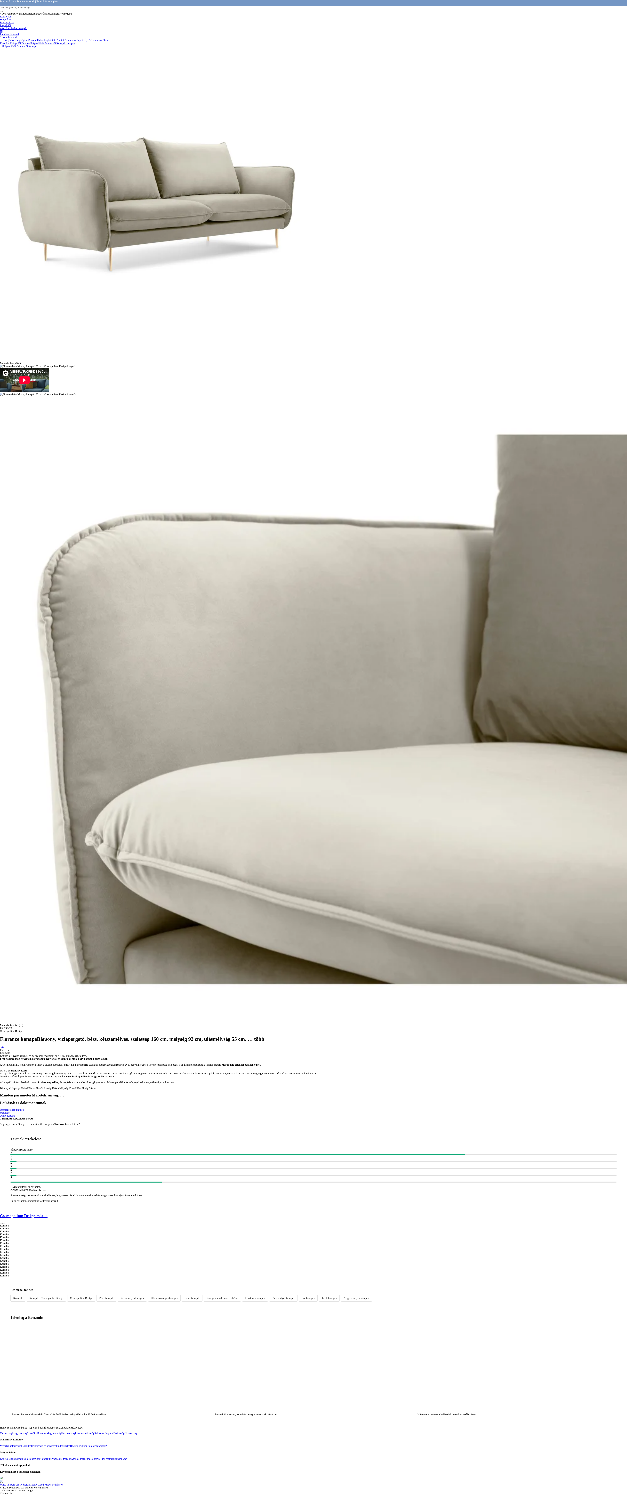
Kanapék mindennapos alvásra (222, 1298)
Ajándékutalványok (50, 1458)
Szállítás (27, 1446)
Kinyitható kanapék (255, 1298)
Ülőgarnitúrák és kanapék (43, 43)
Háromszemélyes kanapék (164, 1298)
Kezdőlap (5, 43)
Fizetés (66, 1446)
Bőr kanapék (308, 1298)
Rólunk (14, 1458)
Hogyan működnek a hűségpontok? (88, 1446)
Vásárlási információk (11, 1446)
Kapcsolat (5, 1458)
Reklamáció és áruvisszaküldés (47, 1446)
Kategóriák (15, 43)
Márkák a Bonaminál (29, 1458)
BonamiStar (120, 1458)
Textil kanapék (329, 1298)
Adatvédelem (23, 1484)
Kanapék (70, 43)
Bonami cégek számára (102, 1458)
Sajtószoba (65, 1458)
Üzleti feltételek (8, 1484)
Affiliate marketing (80, 1458)
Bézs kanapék (106, 1298)
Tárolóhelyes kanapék (283, 1298)
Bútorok (25, 43)
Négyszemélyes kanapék (356, 1298)
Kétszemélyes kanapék (132, 1298)
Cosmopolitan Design (81, 1298)
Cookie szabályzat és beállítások (46, 1484)
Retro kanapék (192, 1298)
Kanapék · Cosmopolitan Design (46, 1298)
